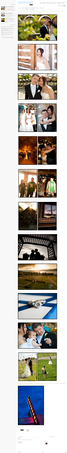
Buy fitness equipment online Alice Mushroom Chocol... (7, 28)
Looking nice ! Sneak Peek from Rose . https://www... (7, 32)
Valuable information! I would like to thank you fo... (7, 30)
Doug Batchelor (20, 442)
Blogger (12, 37)
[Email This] (27, 431)
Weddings (32, 9)
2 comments (26, 9)
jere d (18, 438)
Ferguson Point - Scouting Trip (9, 18)
